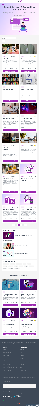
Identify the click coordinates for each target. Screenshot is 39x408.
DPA (3, 373)
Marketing (5, 266)
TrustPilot (22, 356)
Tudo (3, 41)
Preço (21, 352)
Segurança (11, 268)
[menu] (3, 1)
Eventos (21, 266)
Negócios (4, 268)
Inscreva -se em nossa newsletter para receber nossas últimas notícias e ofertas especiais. (19, 377)
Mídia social (17, 268)
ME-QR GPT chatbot (6, 353)
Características (17, 41)
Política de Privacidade (7, 364)
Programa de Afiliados (7, 352)
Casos (12, 41)
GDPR (4, 371)
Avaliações (22, 358)
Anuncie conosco (6, 355)
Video (22, 41)
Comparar (22, 353)
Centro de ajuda (23, 370)
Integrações (22, 355)
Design (16, 266)
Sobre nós (22, 349)
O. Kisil (5, 68)
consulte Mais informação (10, 71)
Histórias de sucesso (27, 41)
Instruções (7, 41)
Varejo (26, 266)
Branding (10, 266)
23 (24, 224)
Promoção (31, 266)
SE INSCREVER (19, 385)
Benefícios (4, 349)
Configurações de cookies (7, 370)
